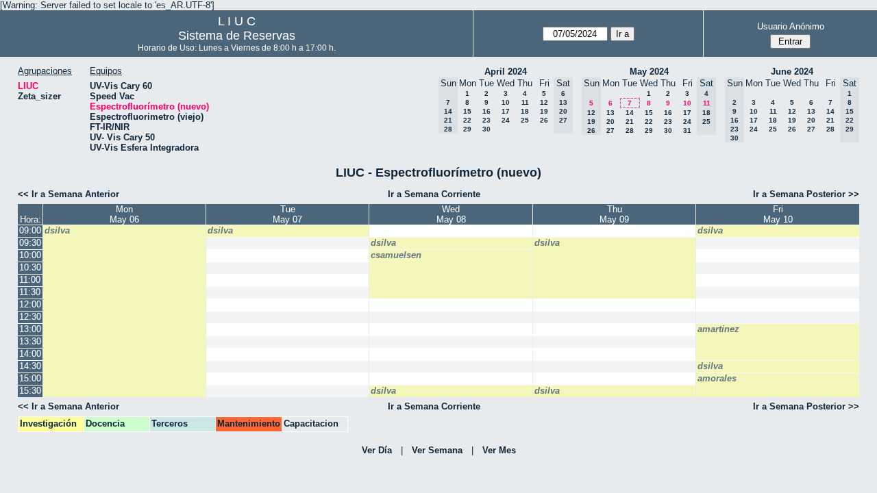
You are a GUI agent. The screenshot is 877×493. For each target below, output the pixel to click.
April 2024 (505, 71)
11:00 (29, 280)
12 (544, 102)
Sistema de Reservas (236, 35)
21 (630, 121)
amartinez (718, 329)
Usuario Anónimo (790, 26)
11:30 (29, 292)
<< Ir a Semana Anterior (68, 194)
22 (467, 120)
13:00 (30, 329)
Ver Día (377, 450)
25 (525, 120)
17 (506, 111)
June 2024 (792, 71)
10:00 (30, 255)
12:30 (30, 317)
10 (506, 102)
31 (687, 130)
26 (544, 120)
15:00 (30, 378)
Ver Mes (499, 450)
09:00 (30, 230)
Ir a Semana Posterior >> (806, 194)
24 (506, 120)
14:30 (30, 366)
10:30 (30, 267)
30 (486, 129)
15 (467, 111)
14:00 (30, 354)
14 (630, 112)
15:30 (30, 390)
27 (610, 130)
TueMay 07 (287, 214)
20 (610, 121)
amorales (717, 378)
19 (544, 111)
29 (467, 129)
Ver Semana (437, 450)
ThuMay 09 (614, 214)
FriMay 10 (778, 214)
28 (630, 130)
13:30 (30, 341)
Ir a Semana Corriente (434, 194)
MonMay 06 (124, 214)
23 (486, 120)
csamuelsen (396, 255)
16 (486, 111)
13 (610, 112)
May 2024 (649, 71)
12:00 (30, 304)
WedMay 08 (451, 214)
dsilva (57, 230)
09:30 (30, 243)
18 (525, 111)
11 (525, 102)
